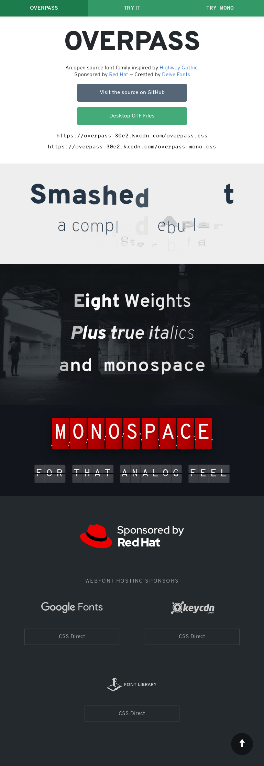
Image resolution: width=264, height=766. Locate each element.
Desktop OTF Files (132, 116)
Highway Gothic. (179, 68)
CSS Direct (72, 637)
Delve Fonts (176, 75)
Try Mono (220, 8)
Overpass (44, 8)
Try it (132, 8)
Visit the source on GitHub (132, 92)
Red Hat (118, 75)
